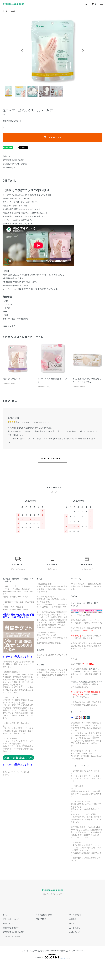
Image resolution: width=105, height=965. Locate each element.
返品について (8, 156)
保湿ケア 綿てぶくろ (11, 378)
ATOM (43, 919)
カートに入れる (55, 137)
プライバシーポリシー (11, 936)
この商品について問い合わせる (15, 163)
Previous (22, 51)
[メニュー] (101, 4)
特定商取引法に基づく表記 (13, 160)
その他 (13, 11)
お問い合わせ (74, 932)
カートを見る (74, 927)
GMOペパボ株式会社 (61, 951)
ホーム (5, 11)
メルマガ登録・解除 (44, 914)
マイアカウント (75, 914)
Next (83, 51)
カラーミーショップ (29, 951)
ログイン (72, 923)
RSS (37, 919)
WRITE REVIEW (51, 458)
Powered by (39, 957)
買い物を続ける (9, 167)
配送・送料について (11, 919)
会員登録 (72, 919)
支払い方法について (11, 927)
